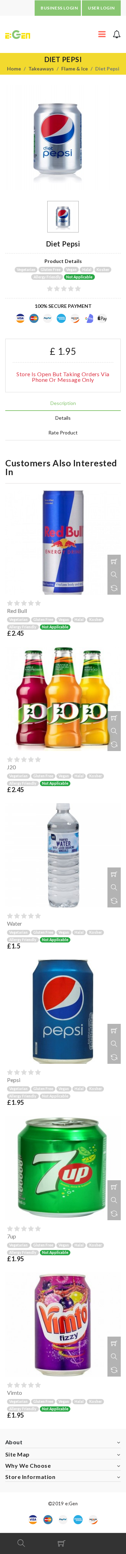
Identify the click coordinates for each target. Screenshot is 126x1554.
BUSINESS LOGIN (59, 8)
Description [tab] (63, 403)
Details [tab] (63, 418)
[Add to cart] (114, 561)
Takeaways (41, 69)
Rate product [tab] (63, 432)
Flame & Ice (74, 69)
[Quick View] (114, 574)
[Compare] (114, 588)
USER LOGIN (101, 8)
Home (14, 69)
